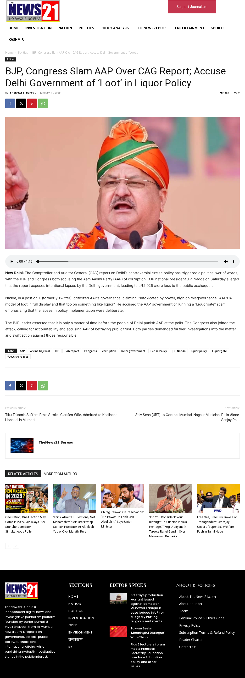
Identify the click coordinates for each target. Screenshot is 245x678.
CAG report (72, 351)
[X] (21, 103)
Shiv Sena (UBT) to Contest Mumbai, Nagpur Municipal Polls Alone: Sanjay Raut (187, 417)
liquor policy (199, 351)
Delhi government (133, 351)
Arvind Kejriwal (40, 351)
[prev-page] (8, 546)
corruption (109, 351)
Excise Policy (158, 351)
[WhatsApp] (43, 103)
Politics (23, 52)
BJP (57, 351)
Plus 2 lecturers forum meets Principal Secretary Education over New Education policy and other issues (147, 655)
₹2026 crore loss (17, 356)
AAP (22, 351)
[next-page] (16, 546)
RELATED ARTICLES (23, 474)
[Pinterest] (32, 103)
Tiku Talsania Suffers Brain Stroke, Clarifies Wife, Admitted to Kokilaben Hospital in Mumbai (61, 417)
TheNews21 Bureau (23, 92)
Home (9, 52)
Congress (90, 351)
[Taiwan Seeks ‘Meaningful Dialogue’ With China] (118, 631)
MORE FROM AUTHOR (60, 474)
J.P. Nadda (179, 351)
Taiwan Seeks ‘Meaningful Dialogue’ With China (147, 632)
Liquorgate (219, 351)
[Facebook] (10, 103)
